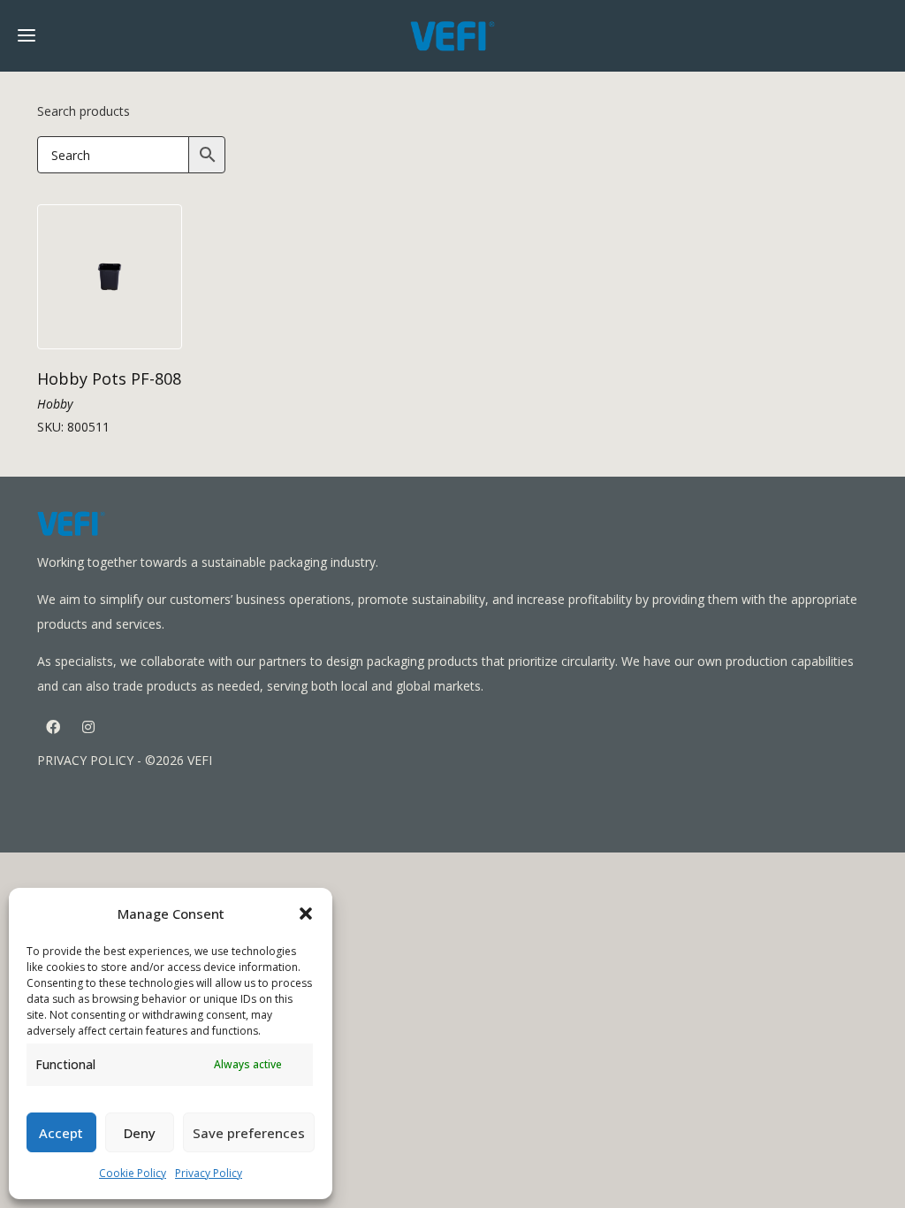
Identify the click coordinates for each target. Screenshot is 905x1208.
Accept (61, 1133)
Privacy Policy (208, 1173)
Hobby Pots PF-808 (109, 378)
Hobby (54, 403)
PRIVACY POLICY (85, 760)
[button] (306, 913)
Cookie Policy (132, 1173)
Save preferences (249, 1133)
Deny (140, 1133)
